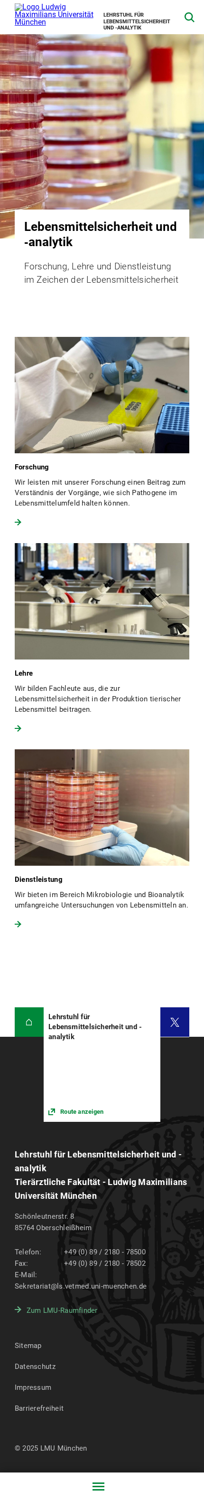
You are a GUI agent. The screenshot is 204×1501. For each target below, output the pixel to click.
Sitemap (28, 1345)
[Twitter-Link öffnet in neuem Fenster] (174, 1021)
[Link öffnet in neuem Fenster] (102, 1064)
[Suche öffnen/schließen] (190, 17)
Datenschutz (35, 1366)
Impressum (33, 1387)
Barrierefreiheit (39, 1408)
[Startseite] (29, 1021)
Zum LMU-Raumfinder (62, 1310)
